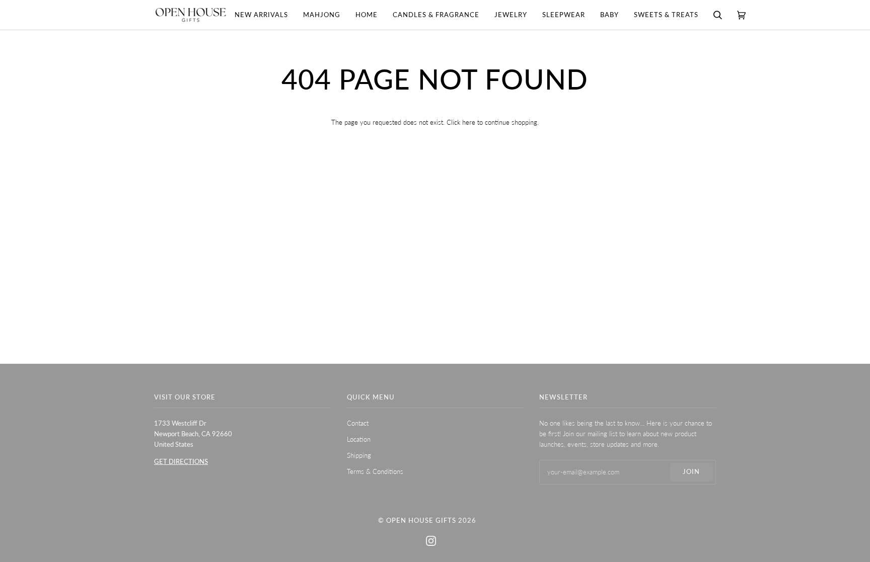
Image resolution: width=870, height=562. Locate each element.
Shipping (359, 455)
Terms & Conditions (375, 471)
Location (359, 439)
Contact (358, 423)
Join (691, 471)
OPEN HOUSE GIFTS (421, 520)
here (468, 122)
